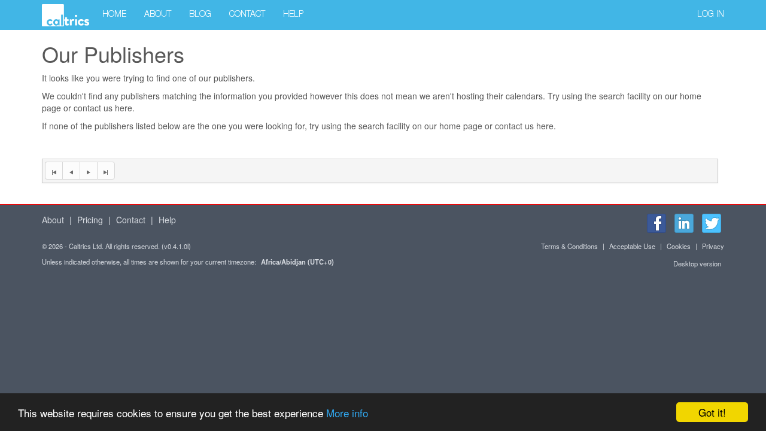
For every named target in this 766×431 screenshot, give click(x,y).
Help (293, 15)
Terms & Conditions (569, 246)
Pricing (90, 220)
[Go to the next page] (88, 171)
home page (460, 126)
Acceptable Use (632, 246)
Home (114, 15)
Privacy (713, 246)
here (123, 108)
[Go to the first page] (53, 171)
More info (347, 412)
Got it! (712, 412)
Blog (200, 15)
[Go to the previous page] (71, 171)
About (157, 15)
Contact (247, 15)
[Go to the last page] (106, 171)
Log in (710, 15)
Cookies (679, 246)
